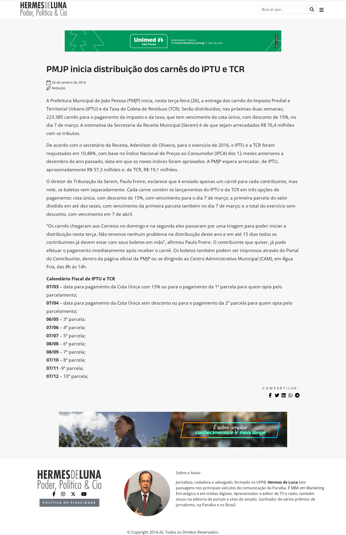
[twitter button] (73, 493)
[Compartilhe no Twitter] (277, 395)
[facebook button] (54, 493)
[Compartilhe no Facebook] (270, 395)
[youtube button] (84, 493)
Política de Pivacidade (69, 502)
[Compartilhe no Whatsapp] (290, 395)
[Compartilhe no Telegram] (297, 395)
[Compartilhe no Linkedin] (283, 395)
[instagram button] (63, 493)
